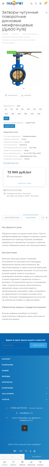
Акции (5, 370)
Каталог (6, 359)
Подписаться (38, 345)
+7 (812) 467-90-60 (18, 408)
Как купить (31, 217)
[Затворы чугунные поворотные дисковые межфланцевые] (24, 68)
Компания (7, 365)
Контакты (7, 382)
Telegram (24, 428)
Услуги (5, 399)
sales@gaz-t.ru (26, 413)
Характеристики (12, 217)
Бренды (6, 376)
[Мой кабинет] (40, 4)
